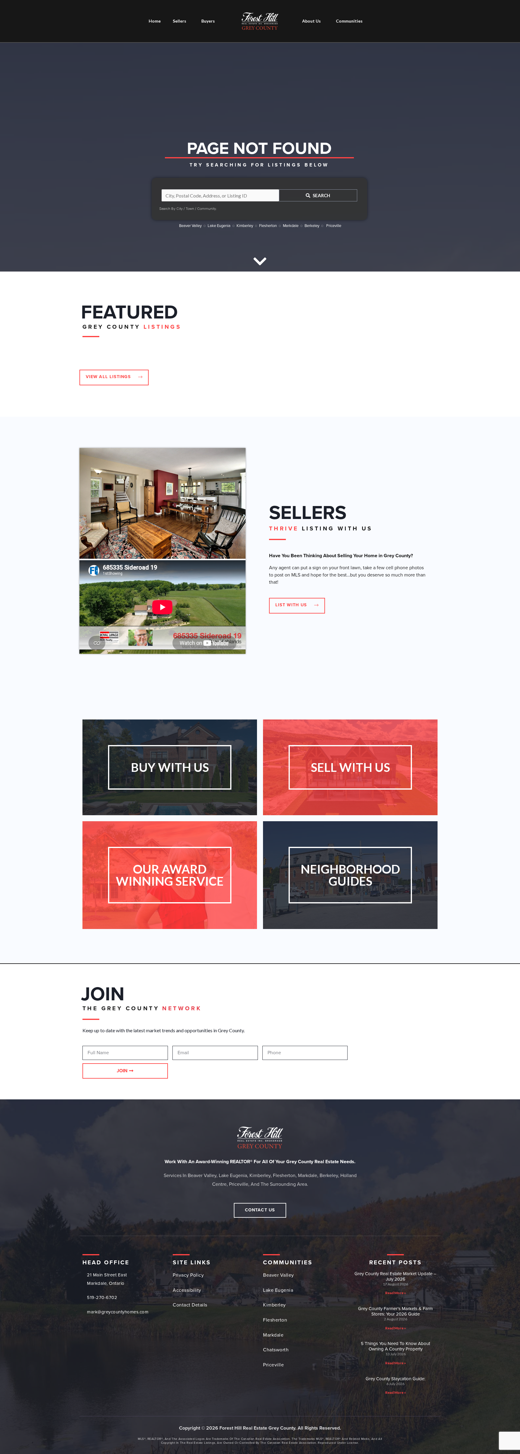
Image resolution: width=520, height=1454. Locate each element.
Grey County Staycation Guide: (395, 1378)
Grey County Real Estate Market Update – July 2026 (395, 1276)
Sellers (179, 20)
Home (155, 20)
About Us (311, 20)
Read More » (395, 1293)
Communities (349, 20)
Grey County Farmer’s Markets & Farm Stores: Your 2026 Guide (395, 1311)
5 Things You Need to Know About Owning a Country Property (395, 1346)
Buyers (208, 20)
